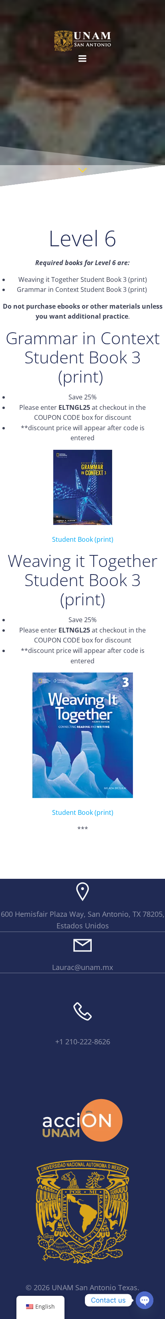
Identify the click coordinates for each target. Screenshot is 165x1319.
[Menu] (82, 59)
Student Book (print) (82, 539)
